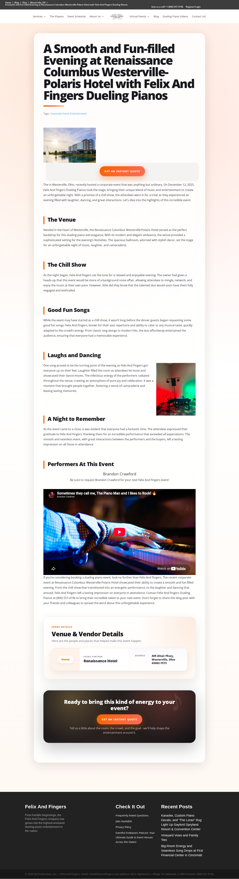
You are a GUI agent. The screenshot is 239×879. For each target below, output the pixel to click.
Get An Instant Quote (122, 171)
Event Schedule (77, 16)
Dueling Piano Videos (175, 16)
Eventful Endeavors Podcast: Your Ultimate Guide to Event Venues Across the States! (135, 837)
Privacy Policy (123, 827)
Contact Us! (199, 16)
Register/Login (193, 7)
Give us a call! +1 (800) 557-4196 (167, 7)
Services (38, 16)
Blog (156, 16)
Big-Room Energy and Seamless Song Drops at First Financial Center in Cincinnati (182, 850)
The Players (57, 16)
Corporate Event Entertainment (68, 113)
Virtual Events (138, 16)
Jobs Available (124, 821)
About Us (95, 16)
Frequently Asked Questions (132, 815)
